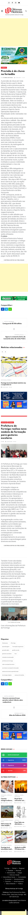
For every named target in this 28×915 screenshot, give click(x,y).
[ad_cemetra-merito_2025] (14, 51)
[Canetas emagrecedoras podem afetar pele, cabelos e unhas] (7, 786)
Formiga (9, 380)
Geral (2, 821)
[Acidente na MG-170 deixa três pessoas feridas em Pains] (21, 837)
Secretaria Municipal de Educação (10, 668)
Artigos (17, 820)
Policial (14, 868)
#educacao (5, 643)
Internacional (11, 873)
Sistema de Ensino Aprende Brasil (10, 671)
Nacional (18, 870)
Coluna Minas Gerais (7, 820)
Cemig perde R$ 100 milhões (12, 323)
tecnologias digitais (7, 675)
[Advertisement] (14, 32)
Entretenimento (19, 879)
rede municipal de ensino (8, 664)
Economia (8, 879)
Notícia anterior (9, 321)
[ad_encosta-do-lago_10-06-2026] (14, 60)
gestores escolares (7, 653)
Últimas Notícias (8, 77)
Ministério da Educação (8, 657)
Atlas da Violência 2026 (17, 715)
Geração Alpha (5, 650)
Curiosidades (22, 877)
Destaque (3, 380)
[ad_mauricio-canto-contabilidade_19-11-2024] (14, 396)
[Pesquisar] (26, 11)
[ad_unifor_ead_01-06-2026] (14, 404)
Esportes (8, 881)
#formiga (13, 643)
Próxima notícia (19, 334)
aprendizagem (5, 646)
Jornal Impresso (18, 881)
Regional (23, 845)
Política (20, 883)
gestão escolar (15, 650)
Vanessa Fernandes (19, 675)
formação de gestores (17, 646)
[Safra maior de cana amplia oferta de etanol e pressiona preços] (7, 811)
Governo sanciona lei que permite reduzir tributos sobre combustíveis (13, 700)
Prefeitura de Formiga (7, 661)
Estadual (10, 870)
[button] (2, 351)
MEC (15, 653)
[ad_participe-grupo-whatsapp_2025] (14, 298)
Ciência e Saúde (19, 795)
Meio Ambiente (10, 883)
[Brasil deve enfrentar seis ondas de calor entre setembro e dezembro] (21, 786)
